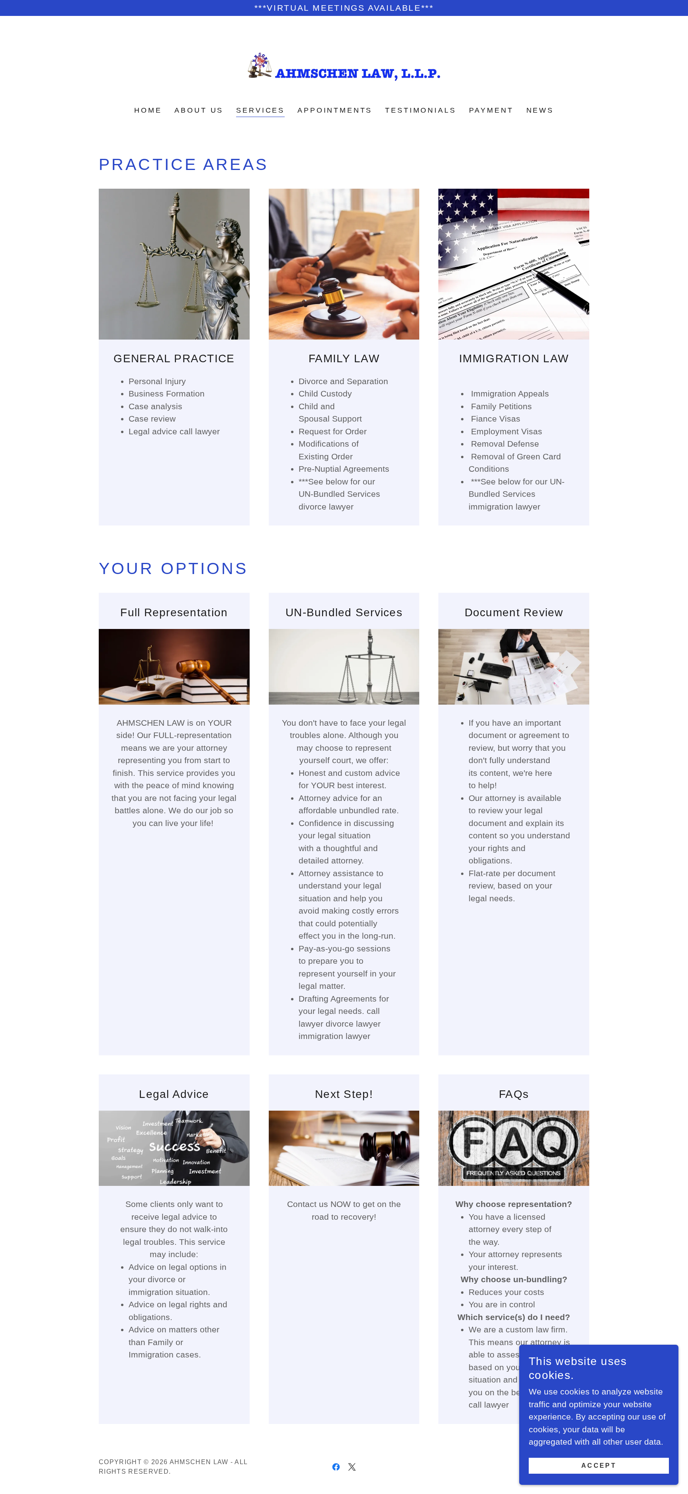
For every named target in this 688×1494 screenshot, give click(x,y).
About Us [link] (198, 110)
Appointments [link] (334, 110)
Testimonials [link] (420, 110)
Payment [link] (491, 110)
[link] (344, 66)
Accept (599, 1465)
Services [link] (260, 110)
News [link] (540, 110)
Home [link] (148, 110)
